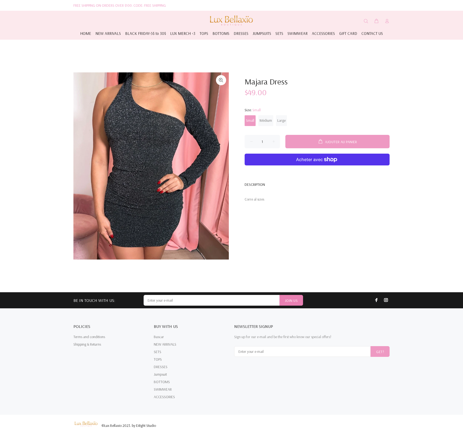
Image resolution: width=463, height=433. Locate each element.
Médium (266, 120)
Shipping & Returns (87, 344)
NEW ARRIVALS (165, 344)
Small (250, 120)
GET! (380, 351)
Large (281, 120)
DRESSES (160, 366)
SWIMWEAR (163, 389)
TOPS (158, 359)
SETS (157, 351)
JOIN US (291, 300)
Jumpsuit (160, 374)
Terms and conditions (89, 336)
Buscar (159, 336)
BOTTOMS (162, 381)
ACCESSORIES (164, 396)
